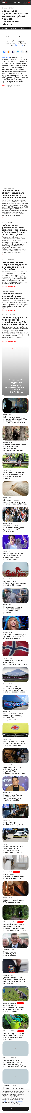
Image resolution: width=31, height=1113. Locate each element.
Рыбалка (21, 28)
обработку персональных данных (12, 1101)
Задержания (13, 28)
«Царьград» (19, 45)
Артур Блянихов (13, 86)
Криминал (5, 28)
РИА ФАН (6, 57)
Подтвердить (15, 1109)
